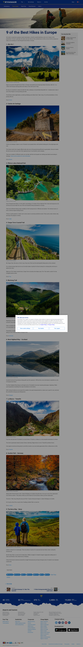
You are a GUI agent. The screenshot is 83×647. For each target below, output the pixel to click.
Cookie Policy (43, 324)
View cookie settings (25, 328)
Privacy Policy (51, 324)
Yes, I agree (57, 328)
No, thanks (41, 328)
